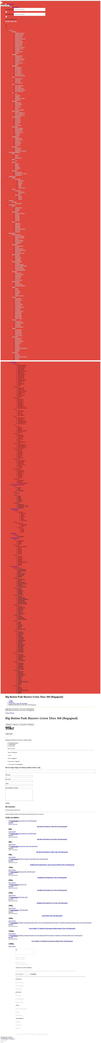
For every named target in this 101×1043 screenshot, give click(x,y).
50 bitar (17, 214)
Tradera (18, 1022)
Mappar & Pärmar (19, 268)
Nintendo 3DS (18, 44)
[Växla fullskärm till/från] (2, 1040)
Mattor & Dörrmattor (20, 250)
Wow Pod (17, 278)
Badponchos (18, 257)
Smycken (17, 346)
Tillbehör (17, 97)
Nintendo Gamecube (20, 38)
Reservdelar (15, 126)
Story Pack (18, 122)
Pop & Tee (21, 180)
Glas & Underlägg (19, 236)
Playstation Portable (20, 75)
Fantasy (17, 163)
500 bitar (17, 220)
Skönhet (17, 349)
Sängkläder (18, 260)
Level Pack (18, 119)
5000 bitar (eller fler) (20, 229)
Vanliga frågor (20, 985)
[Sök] (6, 12)
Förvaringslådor (19, 267)
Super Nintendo (19, 41)
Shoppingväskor (19, 311)
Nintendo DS (18, 46)
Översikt (18, 995)
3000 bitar (17, 227)
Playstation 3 (18, 70)
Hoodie (17, 290)
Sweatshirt (17, 291)
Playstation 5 (18, 67)
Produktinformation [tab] (13, 743)
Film (13, 153)
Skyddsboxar (15, 136)
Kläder (13, 287)
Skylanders (14, 101)
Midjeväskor (18, 317)
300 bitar (17, 219)
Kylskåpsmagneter (19, 253)
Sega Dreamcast (19, 85)
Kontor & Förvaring (17, 261)
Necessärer (18, 302)
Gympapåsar (18, 305)
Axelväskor (18, 308)
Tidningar (14, 170)
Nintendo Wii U (19, 36)
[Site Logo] (19, 4)
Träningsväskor (19, 304)
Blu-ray (17, 155)
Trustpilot (18, 1025)
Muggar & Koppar (19, 237)
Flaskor (17, 239)
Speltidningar (18, 175)
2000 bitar (17, 226)
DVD (16, 156)
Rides (19, 185)
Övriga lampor (18, 280)
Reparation (14, 146)
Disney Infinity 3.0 (19, 115)
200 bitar (17, 217)
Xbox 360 (17, 81)
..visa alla (17, 135)
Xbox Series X (18, 78)
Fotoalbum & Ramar (20, 270)
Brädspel (17, 209)
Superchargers (18, 104)
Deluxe (20, 182)
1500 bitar (17, 224)
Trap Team (17, 105)
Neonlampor (18, 275)
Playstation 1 (18, 72)
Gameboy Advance (20, 47)
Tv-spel (11, 30)
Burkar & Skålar (19, 240)
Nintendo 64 (18, 40)
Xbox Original (18, 82)
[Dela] (4, 1040)
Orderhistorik (20, 999)
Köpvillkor (19, 989)
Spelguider (17, 168)
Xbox (13, 77)
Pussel (13, 222)
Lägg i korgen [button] (14, 821)
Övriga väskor (18, 318)
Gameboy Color (19, 48)
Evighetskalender (19, 264)
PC (12, 92)
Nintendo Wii (18, 37)
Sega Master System (20, 90)
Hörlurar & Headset (20, 285)
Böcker (14, 162)
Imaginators (18, 102)
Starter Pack (18, 125)
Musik (13, 159)
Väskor (14, 297)
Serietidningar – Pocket (21, 173)
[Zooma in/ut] (1, 1040)
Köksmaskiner (18, 241)
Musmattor (17, 99)
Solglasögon (18, 342)
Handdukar (18, 258)
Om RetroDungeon (21, 1008)
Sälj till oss (19, 1015)
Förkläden (17, 243)
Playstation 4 (18, 68)
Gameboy (17, 50)
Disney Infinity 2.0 (19, 114)
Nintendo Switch (19, 34)
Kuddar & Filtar (19, 248)
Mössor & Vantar (19, 295)
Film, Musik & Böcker (14, 152)
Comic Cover (21, 187)
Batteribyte (18, 149)
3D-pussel (17, 230)
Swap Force (18, 107)
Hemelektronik (15, 281)
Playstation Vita (19, 74)
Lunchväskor (18, 315)
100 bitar (17, 216)
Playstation (14, 65)
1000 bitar (17, 223)
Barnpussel (14, 212)
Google (18, 1028)
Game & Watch (19, 51)
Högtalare (17, 283)
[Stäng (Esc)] (6, 1040)
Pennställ (17, 263)
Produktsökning (10, 9)
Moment (20, 183)
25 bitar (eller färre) (20, 213)
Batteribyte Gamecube (20, 151)
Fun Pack (17, 118)
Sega (13, 84)
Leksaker (11, 200)
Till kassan (11, 1038)
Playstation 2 (18, 71)
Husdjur (17, 351)
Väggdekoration (19, 246)
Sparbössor (18, 251)
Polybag (17, 124)
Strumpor (17, 292)
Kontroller (17, 95)
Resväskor (17, 301)
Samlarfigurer (12, 176)
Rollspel (17, 166)
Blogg (17, 1012)
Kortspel (17, 210)
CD (16, 160)
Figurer (20, 193)
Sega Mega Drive (19, 88)
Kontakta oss (19, 982)
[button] (1, 3)
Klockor (17, 247)
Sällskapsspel (18, 207)
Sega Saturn (18, 87)
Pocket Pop (18, 190)
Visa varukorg (4, 1038)
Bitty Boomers (18, 284)
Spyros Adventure (19, 109)
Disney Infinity (15, 111)
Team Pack (18, 121)
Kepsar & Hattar (19, 341)
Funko (13, 178)
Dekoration (15, 244)
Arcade (20, 199)
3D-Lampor (18, 273)
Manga (17, 165)
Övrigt (16, 169)
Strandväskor (18, 312)
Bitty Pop (17, 195)
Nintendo (14, 31)
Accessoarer (15, 336)
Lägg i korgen (9, 733)
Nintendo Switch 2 (19, 33)
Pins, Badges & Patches (21, 348)
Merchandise (12, 233)
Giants (16, 108)
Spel (16, 94)
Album (20, 186)
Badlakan (17, 256)
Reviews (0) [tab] (12, 746)
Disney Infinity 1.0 (19, 112)
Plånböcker (18, 339)
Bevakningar (19, 1002)
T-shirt (16, 288)
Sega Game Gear (19, 91)
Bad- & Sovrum (16, 254)
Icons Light (18, 277)
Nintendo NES (18, 43)
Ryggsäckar (18, 298)
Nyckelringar (21, 192)
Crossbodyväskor (19, 307)
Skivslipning (18, 148)
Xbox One (17, 80)
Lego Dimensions (16, 116)
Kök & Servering (16, 234)
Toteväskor (18, 310)
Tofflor (17, 294)
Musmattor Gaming (20, 98)
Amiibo (17, 53)
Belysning (14, 271)
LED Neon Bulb (19, 274)
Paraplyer (17, 344)
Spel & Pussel (12, 204)
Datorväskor (18, 314)
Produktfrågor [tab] (12, 744)
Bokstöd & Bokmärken (21, 266)
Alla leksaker (18, 203)
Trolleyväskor (18, 300)
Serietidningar (18, 172)
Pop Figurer (18, 179)
